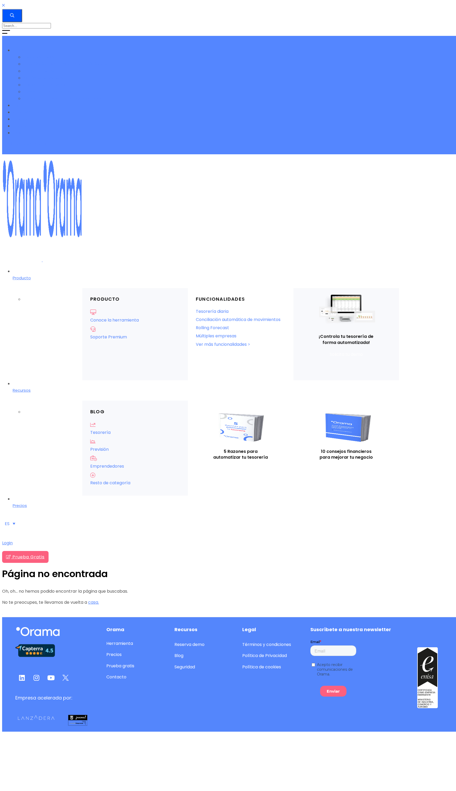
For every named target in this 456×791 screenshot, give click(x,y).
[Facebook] (18, 151)
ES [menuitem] (7, 524)
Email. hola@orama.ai (24, 144)
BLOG (97, 411)
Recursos (185, 629)
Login (7, 543)
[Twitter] (14, 151)
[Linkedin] (4, 151)
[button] (346, 354)
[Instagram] (9, 151)
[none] (10, 523)
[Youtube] (51, 677)
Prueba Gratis (28, 557)
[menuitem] (10, 523)
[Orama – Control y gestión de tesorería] (42, 260)
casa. (93, 602)
